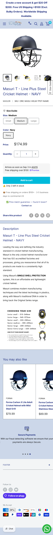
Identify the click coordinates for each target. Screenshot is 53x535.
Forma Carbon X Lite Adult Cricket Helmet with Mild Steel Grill (19, 405)
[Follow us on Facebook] (5, 490)
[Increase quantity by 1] (35, 154)
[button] (10, 111)
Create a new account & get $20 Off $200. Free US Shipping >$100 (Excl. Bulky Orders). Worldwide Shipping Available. (26, 9)
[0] (47, 24)
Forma (9, 398)
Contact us (26, 205)
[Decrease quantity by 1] (17, 154)
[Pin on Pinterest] (37, 215)
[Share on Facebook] (31, 215)
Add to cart (26, 180)
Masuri (6, 101)
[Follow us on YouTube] (16, 490)
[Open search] (36, 23)
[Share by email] (48, 215)
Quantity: (7, 154)
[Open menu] (4, 24)
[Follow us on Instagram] (11, 490)
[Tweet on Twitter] (42, 215)
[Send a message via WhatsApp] (47, 529)
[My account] (41, 23)
